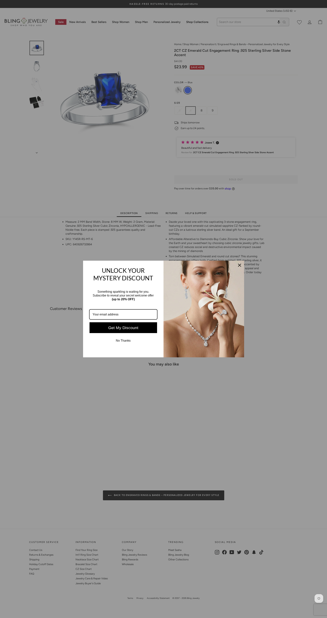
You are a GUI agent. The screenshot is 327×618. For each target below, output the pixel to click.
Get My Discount (123, 327)
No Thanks (123, 340)
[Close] (239, 265)
